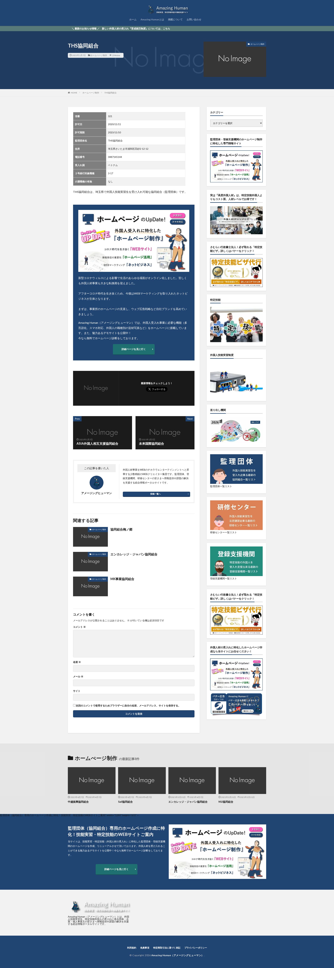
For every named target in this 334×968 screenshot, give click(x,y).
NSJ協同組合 (225, 801)
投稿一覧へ (155, 494)
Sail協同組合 (125, 801)
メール (78, 676)
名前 (77, 662)
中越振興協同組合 (78, 801)
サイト (76, 691)
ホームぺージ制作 (98, 55)
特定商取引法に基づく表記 (166, 947)
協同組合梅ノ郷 (121, 529)
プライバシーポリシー (195, 947)
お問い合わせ (194, 19)
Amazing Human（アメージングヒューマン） (177, 955)
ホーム (133, 19)
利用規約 (131, 947)
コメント (79, 627)
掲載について (175, 19)
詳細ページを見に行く (134, 349)
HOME (74, 92)
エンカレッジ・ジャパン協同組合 (133, 554)
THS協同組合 (110, 92)
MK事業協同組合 (122, 579)
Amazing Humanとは (152, 19)
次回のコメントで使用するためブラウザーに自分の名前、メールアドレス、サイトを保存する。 (128, 705)
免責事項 (144, 947)
